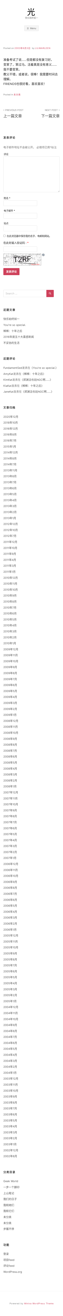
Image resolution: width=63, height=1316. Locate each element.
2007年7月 (10, 822)
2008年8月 (10, 744)
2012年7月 (9, 536)
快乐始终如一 (11, 319)
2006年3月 (10, 917)
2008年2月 (10, 780)
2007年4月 (10, 840)
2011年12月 (10, 542)
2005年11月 (10, 941)
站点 (6, 223)
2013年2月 (10, 512)
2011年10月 (10, 548)
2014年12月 (10, 452)
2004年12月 (10, 1007)
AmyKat (8, 373)
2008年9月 (10, 738)
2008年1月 (10, 786)
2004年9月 (10, 1025)
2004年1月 (10, 1072)
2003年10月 (10, 1090)
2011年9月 (9, 553)
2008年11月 (10, 726)
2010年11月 (10, 583)
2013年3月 (10, 506)
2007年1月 (9, 858)
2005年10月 (10, 947)
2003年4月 (10, 1126)
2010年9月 (10, 595)
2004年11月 (10, 1013)
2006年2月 (10, 923)
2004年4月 (10, 1054)
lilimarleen (43, 48)
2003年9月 (10, 1096)
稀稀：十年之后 (12, 331)
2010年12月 (10, 577)
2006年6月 (10, 899)
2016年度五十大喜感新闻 (18, 336)
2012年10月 (10, 530)
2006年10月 (10, 876)
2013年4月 (10, 500)
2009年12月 (10, 649)
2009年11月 (10, 655)
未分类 (17, 94)
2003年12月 (10, 1078)
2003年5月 (10, 1120)
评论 (6, 154)
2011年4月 (9, 559)
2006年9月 (10, 882)
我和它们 (8, 1211)
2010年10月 (10, 589)
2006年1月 (10, 929)
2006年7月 (10, 893)
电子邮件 (9, 210)
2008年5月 (10, 762)
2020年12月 (10, 416)
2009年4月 (10, 697)
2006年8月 (10, 887)
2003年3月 (10, 1132)
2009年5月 (10, 691)
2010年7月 (9, 607)
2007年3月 (10, 846)
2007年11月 (10, 798)
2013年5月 (10, 494)
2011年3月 (9, 565)
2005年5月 (10, 977)
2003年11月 (10, 1084)
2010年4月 (10, 625)
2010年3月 (10, 631)
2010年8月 (10, 601)
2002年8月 (10, 1156)
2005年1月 (10, 1001)
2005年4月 (10, 983)
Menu (33, 28)
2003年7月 (10, 1108)
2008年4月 (10, 768)
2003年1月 (10, 1144)
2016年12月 (10, 428)
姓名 (7, 198)
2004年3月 (10, 1060)
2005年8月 (10, 959)
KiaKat (7, 385)
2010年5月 (10, 619)
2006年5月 (10, 905)
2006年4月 (10, 911)
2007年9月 (10, 810)
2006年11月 (10, 870)
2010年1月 (9, 643)
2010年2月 (10, 637)
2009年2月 (10, 709)
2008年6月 (10, 756)
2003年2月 (10, 1138)
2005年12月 (10, 935)
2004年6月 (10, 1043)
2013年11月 (10, 470)
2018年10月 (10, 422)
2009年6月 (10, 685)
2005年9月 (10, 953)
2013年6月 (10, 488)
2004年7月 (10, 1037)
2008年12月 (10, 721)
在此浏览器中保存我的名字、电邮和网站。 (29, 236)
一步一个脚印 (11, 1187)
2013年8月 (10, 476)
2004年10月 (10, 1019)
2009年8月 (10, 673)
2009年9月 (10, 667)
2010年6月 (10, 613)
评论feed (8, 1265)
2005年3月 (10, 989)
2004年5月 (10, 1048)
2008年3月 (10, 774)
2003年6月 (10, 1114)
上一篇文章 (13, 113)
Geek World (10, 1181)
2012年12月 (10, 524)
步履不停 (8, 1229)
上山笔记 (8, 1193)
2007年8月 (10, 816)
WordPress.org (12, 1271)
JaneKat (8, 391)
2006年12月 (10, 864)
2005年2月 (10, 995)
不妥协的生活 (11, 342)
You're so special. (14, 325)
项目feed (8, 1260)
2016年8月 (10, 434)
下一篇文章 (50, 113)
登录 (6, 1254)
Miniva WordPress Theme (39, 1303)
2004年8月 (10, 1031)
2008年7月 (10, 750)
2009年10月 (10, 661)
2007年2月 (10, 852)
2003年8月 (10, 1102)
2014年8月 (10, 458)
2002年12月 (10, 1150)
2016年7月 (9, 440)
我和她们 (8, 1205)
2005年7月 (10, 965)
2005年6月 (10, 971)
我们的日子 (10, 1199)
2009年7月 (10, 679)
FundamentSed (12, 367)
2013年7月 (9, 482)
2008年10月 (10, 732)
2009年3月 (10, 703)
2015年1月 (9, 446)
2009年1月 (10, 714)
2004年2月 (10, 1066)
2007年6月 (10, 828)
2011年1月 (9, 571)
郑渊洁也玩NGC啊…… (36, 379)
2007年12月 (10, 792)
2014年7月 (9, 464)
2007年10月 (10, 804)
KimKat (7, 379)
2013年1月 (9, 518)
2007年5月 (10, 834)
